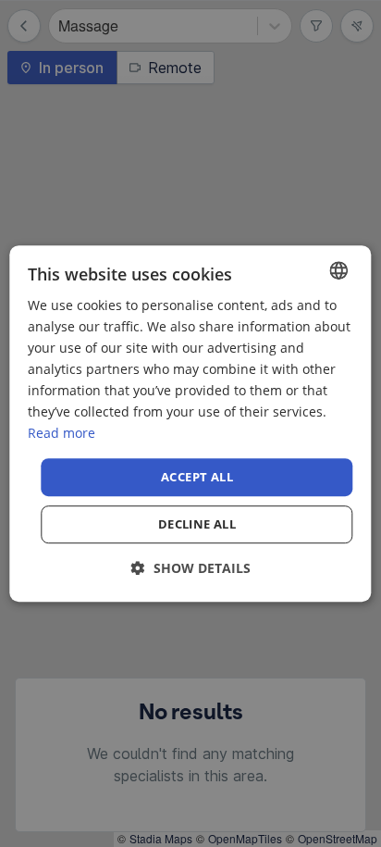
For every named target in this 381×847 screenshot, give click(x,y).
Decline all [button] (197, 524)
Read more (61, 433)
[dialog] (190, 424)
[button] (191, 568)
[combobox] (339, 270)
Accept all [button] (197, 476)
